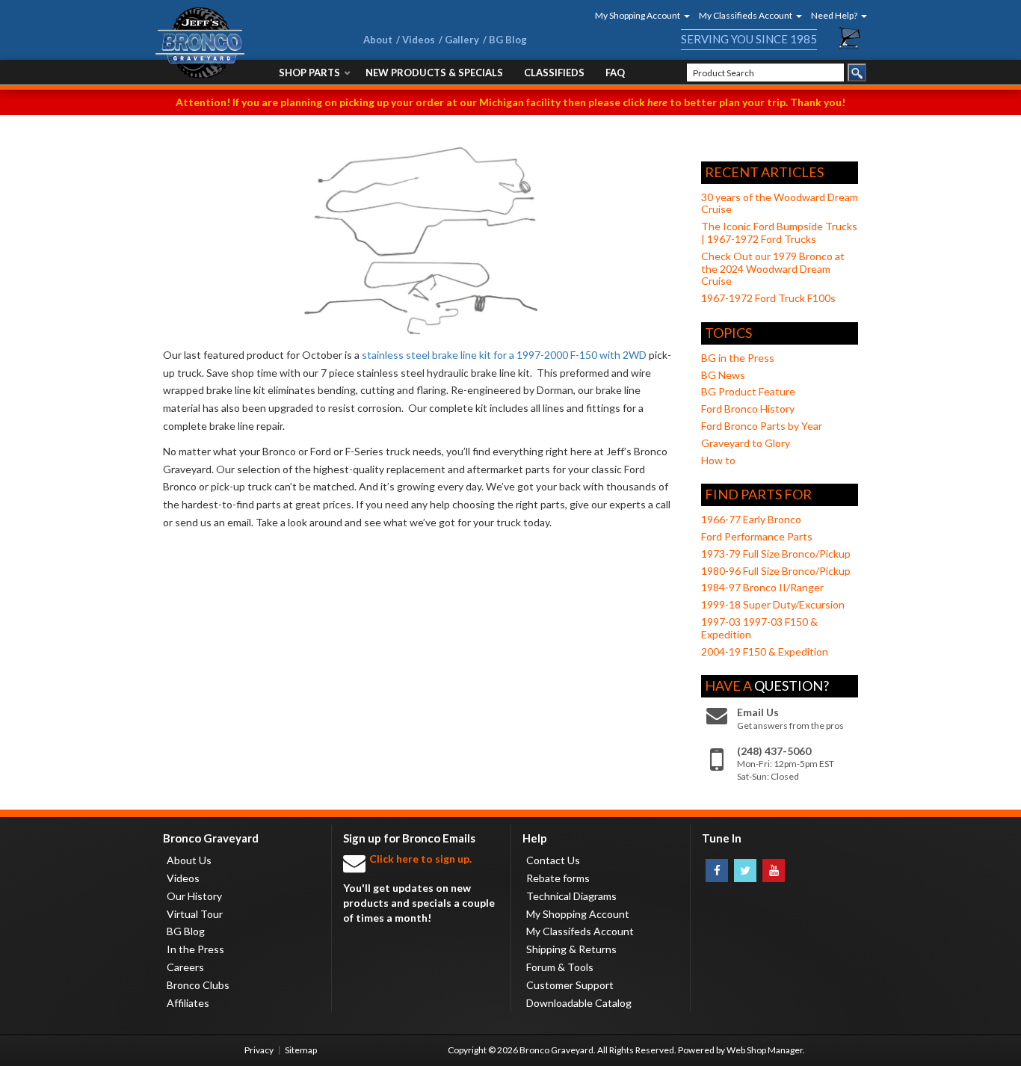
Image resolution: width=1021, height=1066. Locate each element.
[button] (637, 15)
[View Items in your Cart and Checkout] (850, 38)
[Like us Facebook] (717, 870)
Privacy (259, 1050)
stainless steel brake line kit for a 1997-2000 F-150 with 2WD (504, 354)
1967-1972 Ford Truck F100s (768, 298)
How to (718, 460)
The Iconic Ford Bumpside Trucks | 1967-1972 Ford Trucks (779, 232)
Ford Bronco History (748, 408)
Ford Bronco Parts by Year (761, 425)
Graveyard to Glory (745, 443)
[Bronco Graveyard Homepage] (241, 43)
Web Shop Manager (765, 1050)
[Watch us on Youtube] (773, 870)
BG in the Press (737, 357)
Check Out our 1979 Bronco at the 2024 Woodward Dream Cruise (773, 269)
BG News (723, 375)
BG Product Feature (748, 391)
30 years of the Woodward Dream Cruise (779, 203)
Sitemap (301, 1050)
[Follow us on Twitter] (745, 870)
